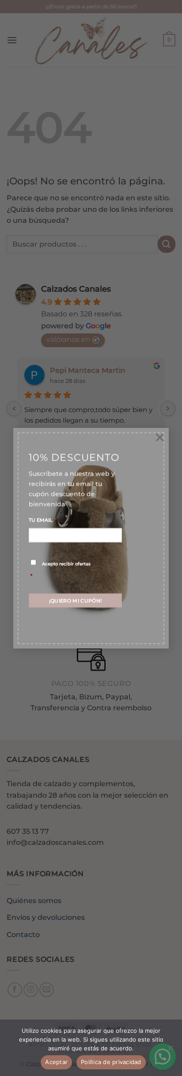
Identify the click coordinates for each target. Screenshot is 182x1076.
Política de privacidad (111, 1061)
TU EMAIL (43, 520)
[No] (170, 1050)
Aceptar (56, 1061)
